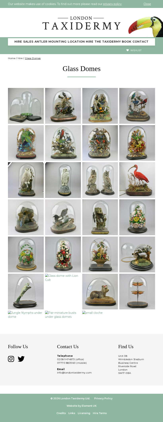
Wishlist (136, 50)
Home (11, 58)
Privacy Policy (103, 398)
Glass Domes (33, 58)
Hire (20, 58)
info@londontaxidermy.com (74, 372)
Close (147, 4)
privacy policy (112, 4)
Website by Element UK (82, 405)
